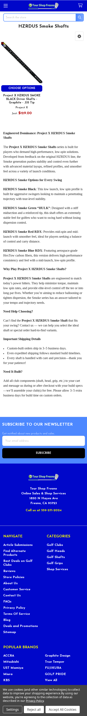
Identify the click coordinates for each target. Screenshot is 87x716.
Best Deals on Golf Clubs (18, 563)
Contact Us (12, 595)
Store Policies (13, 577)
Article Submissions (18, 545)
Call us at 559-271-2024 (44, 510)
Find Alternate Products (14, 553)
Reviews (9, 571)
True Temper (54, 661)
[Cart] (81, 5)
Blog (6, 620)
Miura (8, 674)
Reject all (34, 709)
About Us (10, 583)
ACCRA (8, 655)
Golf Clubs (55, 545)
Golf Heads (56, 551)
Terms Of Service (16, 614)
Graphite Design (57, 655)
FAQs (7, 601)
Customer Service (16, 589)
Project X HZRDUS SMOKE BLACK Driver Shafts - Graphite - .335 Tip (21, 99)
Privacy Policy (14, 608)
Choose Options (21, 88)
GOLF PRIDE (55, 674)
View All (51, 680)
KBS (6, 680)
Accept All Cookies (62, 709)
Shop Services (57, 569)
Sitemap (9, 632)
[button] (79, 36)
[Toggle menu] (5, 5)
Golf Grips (55, 563)
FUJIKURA (53, 668)
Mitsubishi (11, 661)
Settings (12, 709)
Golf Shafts (56, 557)
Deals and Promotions (20, 626)
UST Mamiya (13, 668)
